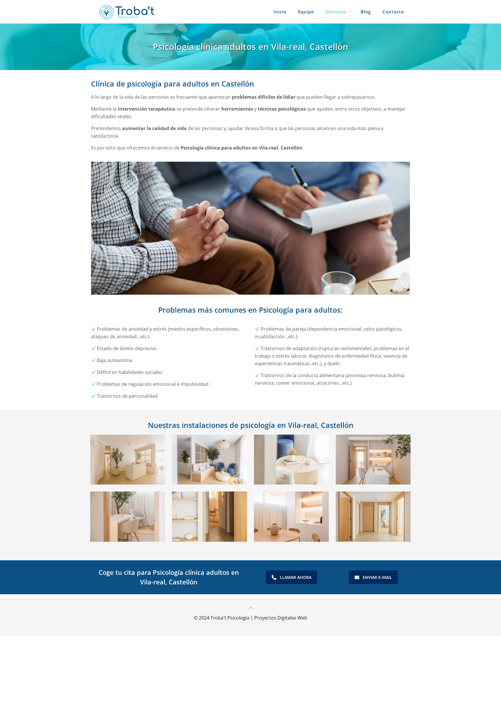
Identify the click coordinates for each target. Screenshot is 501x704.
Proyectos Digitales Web (280, 618)
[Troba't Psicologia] (126, 11)
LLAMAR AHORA (295, 577)
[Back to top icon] (250, 608)
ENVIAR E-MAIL (377, 577)
